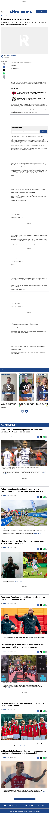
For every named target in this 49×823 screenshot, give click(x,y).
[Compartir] (4, 78)
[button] (41, 11)
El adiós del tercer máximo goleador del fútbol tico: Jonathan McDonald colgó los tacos (22, 431)
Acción (6, 15)
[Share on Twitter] (4, 70)
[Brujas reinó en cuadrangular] (24, 40)
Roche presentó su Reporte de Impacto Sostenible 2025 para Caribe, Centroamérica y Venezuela (9, 405)
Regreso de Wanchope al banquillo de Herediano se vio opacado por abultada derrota (23, 598)
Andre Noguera (6, 436)
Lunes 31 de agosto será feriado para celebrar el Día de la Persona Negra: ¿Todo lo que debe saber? (31, 93)
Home (2, 15)
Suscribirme (43, 131)
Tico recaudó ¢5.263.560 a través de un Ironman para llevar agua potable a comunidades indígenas (22, 646)
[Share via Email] (4, 76)
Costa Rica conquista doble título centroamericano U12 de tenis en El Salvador (23, 704)
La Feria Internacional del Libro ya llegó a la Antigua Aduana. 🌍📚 (26, 404)
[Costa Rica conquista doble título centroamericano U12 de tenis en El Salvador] (24, 727)
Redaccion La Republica (11, 55)
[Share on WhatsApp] (4, 73)
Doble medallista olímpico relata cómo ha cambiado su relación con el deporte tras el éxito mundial (23, 752)
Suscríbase (42, 805)
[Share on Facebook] (4, 67)
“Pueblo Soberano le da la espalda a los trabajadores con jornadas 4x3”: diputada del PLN (31, 98)
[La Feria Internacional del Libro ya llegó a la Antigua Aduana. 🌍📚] (26, 387)
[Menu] (2, 11)
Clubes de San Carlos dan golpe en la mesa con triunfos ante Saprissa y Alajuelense (23, 542)
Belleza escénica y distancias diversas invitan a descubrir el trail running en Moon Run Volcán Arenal (22, 490)
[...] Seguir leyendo (37, 533)
